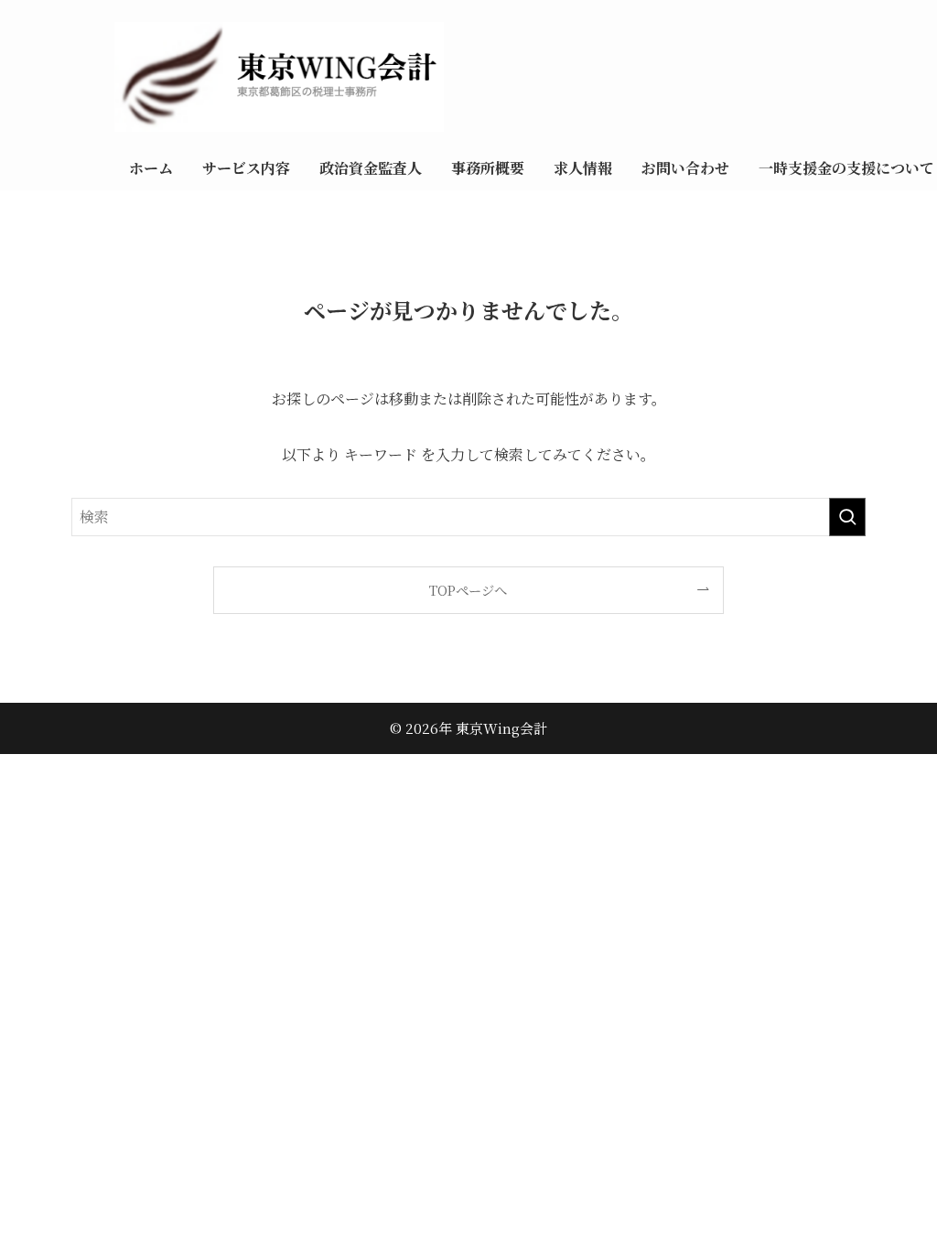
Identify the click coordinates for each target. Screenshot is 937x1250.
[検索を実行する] (847, 517)
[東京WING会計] (525, 77)
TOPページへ (468, 589)
